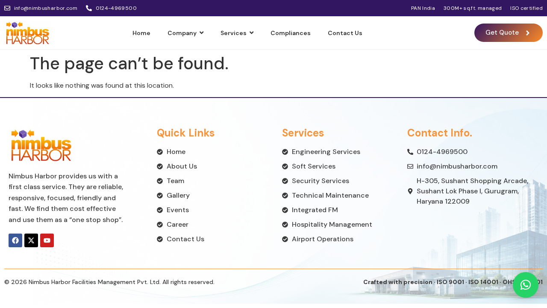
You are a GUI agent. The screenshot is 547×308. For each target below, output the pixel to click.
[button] (525, 285)
